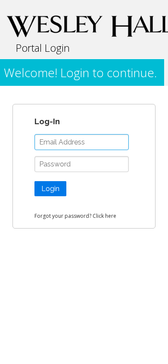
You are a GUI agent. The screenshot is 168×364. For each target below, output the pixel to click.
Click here (104, 216)
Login (50, 189)
